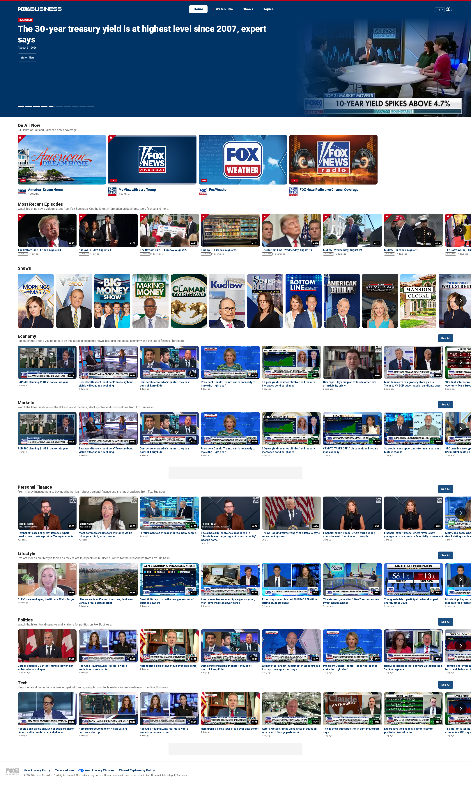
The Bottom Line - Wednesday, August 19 (287, 250)
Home (198, 9)
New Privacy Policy (37, 770)
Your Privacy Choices (99, 770)
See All (445, 338)
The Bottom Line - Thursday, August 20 (163, 250)
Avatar (448, 9)
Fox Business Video (40, 9)
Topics (268, 9)
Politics (25, 620)
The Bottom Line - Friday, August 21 (39, 250)
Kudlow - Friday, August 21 (95, 250)
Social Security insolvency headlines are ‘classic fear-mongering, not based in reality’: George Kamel (229, 536)
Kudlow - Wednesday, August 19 (342, 250)
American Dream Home (45, 190)
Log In (440, 9)
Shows (248, 9)
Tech (23, 682)
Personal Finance (35, 487)
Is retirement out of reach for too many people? (168, 532)
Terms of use (64, 770)
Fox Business (12, 771)
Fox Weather (218, 190)
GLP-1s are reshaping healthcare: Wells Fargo (46, 599)
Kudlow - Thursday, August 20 (219, 250)
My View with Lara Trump (137, 190)
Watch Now (27, 46)
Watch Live (224, 9)
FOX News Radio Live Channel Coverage (329, 190)
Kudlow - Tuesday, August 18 (401, 250)
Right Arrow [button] (461, 230)
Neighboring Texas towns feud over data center (169, 665)
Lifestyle (26, 553)
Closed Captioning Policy (137, 770)
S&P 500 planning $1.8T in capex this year (100, 29)
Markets (26, 402)
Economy (27, 336)
